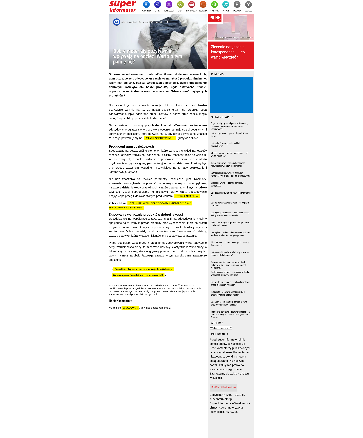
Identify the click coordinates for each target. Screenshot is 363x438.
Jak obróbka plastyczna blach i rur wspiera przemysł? (230, 204)
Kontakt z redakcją (221, 387)
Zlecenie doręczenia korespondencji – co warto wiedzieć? (228, 52)
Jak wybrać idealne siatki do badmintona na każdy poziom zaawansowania (230, 214)
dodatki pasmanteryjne (158, 138)
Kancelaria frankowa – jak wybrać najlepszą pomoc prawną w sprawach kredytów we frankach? (230, 314)
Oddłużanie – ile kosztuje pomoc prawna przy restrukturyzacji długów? (229, 303)
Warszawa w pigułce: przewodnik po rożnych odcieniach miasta (231, 224)
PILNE (215, 17)
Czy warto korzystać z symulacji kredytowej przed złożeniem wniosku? (230, 283)
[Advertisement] (231, 95)
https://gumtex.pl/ (185, 196)
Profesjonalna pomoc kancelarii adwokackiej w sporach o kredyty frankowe (230, 273)
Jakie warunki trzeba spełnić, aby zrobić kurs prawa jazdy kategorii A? (231, 253)
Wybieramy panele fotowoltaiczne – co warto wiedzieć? (138, 275)
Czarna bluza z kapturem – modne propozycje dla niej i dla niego (143, 269)
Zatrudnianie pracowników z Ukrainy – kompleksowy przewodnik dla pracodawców (230, 174)
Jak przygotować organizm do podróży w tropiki (229, 134)
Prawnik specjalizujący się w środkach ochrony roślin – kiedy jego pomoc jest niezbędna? (228, 265)
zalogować (129, 308)
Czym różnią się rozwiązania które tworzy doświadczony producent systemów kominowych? (229, 126)
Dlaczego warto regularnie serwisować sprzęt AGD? (228, 184)
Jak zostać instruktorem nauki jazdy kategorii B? (231, 194)
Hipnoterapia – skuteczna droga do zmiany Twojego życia (230, 244)
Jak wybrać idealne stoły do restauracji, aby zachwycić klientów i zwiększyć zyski (230, 234)
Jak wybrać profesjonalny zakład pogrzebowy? (225, 144)
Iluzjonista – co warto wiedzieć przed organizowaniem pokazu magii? (228, 293)
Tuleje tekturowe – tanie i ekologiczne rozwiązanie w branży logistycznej (228, 164)
